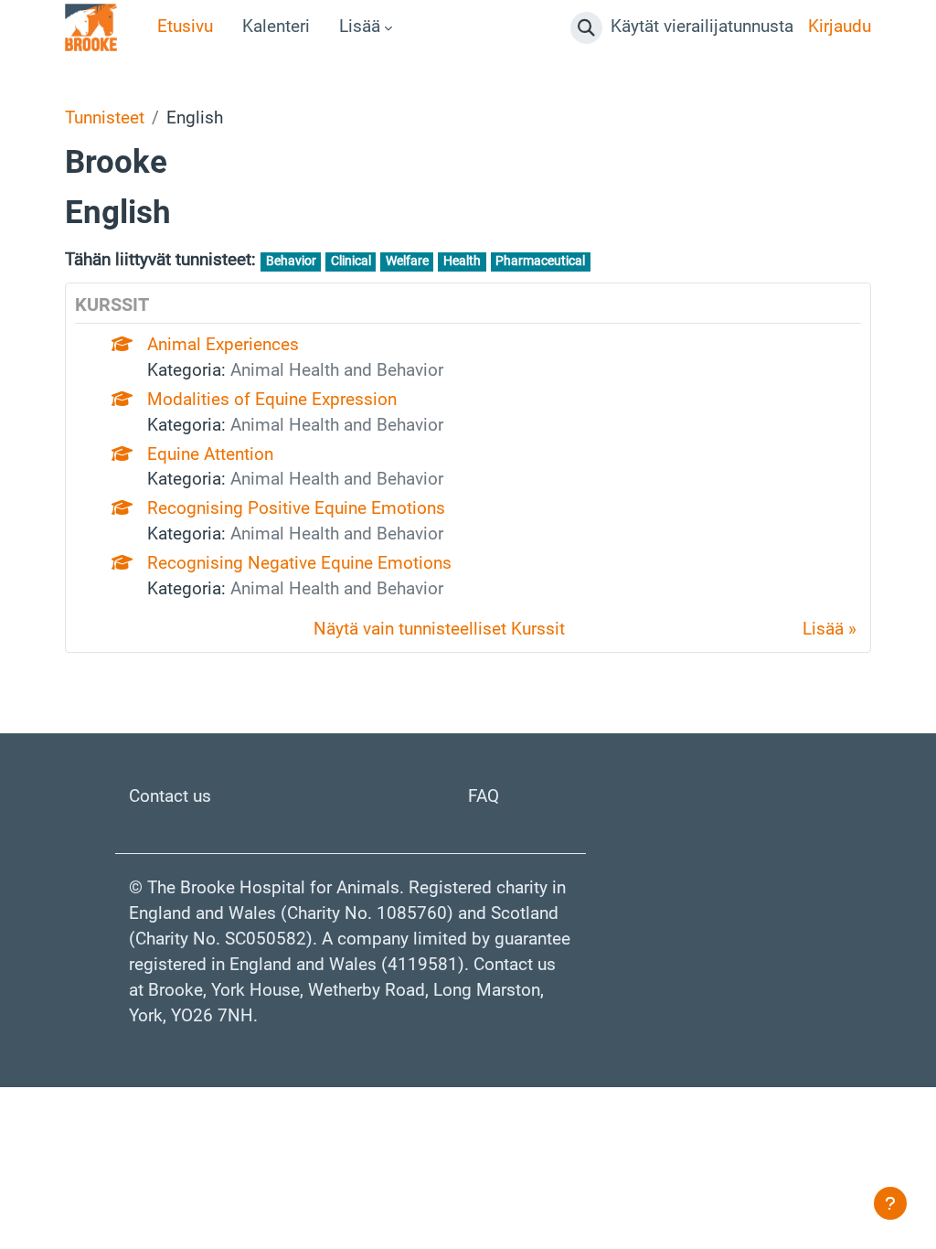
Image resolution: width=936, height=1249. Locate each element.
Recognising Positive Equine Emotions (296, 508)
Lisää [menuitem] (359, 26)
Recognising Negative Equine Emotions (299, 563)
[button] (586, 28)
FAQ (483, 796)
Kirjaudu (839, 26)
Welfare (407, 260)
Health (462, 260)
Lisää (823, 629)
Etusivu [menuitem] (185, 26)
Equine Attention (210, 454)
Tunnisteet (104, 118)
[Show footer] (890, 1203)
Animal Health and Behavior (336, 370)
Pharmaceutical (540, 260)
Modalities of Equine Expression (272, 400)
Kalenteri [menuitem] (276, 26)
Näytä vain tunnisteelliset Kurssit (439, 629)
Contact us (170, 796)
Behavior (291, 260)
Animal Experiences (223, 345)
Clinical (351, 260)
